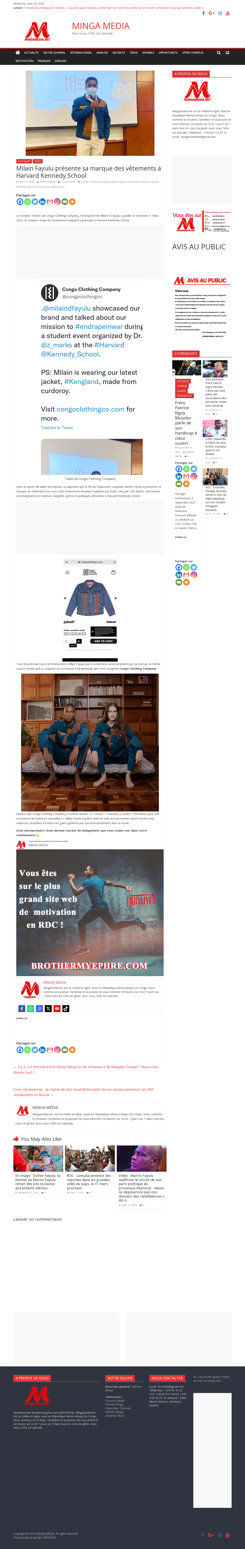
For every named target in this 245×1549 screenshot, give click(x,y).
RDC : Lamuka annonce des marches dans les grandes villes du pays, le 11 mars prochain (89, 1181)
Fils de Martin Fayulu (137, 181)
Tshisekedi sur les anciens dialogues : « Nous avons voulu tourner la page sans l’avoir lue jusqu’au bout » (88, 8)
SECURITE (119, 52)
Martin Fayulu (42, 186)
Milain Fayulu (58, 186)
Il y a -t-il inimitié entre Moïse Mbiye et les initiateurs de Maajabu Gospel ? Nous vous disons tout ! (85, 1070)
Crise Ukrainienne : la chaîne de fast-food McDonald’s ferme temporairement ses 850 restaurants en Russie (83, 1092)
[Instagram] (57, 201)
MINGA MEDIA (101, 26)
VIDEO (134, 52)
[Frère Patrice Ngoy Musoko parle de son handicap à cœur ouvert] (186, 362)
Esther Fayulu (118, 181)
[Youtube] (57, 1008)
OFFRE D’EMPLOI (192, 52)
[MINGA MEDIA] (17, 53)
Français (44, 61)
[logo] (40, 1386)
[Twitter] (35, 201)
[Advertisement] (90, 252)
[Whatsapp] (27, 201)
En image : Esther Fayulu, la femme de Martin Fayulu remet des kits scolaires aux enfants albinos (37, 1181)
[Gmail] (50, 201)
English (60, 61)
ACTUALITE (31, 52)
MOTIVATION (24, 61)
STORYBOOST (184, 395)
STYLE (38, 161)
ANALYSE (102, 52)
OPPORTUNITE (168, 52)
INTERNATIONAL (81, 52)
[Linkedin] (42, 201)
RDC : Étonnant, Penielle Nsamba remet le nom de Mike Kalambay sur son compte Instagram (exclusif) (216, 498)
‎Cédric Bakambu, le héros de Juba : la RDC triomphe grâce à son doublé (216, 446)
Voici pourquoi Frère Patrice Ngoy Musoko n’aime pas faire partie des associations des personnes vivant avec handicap (216, 392)
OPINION (182, 386)
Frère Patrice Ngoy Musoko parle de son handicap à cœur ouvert (186, 423)
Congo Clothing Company (95, 181)
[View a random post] (227, 53)
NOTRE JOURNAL (54, 52)
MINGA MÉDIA (48, 181)
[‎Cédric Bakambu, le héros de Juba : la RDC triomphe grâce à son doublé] (215, 422)
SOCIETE (181, 391)
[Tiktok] (65, 1008)
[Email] (64, 201)
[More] (72, 201)
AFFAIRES (148, 52)
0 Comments (68, 181)
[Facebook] (20, 201)
